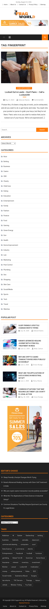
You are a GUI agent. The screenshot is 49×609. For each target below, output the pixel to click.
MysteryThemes (24, 603)
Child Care (7, 186)
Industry (6, 250)
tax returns (6, 580)
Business (7, 166)
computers (24, 544)
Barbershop (30, 535)
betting (40, 535)
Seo (5, 275)
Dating (6, 191)
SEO (34, 571)
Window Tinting (16, 585)
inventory (25, 562)
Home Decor (40, 558)
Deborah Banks (24, 100)
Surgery (34, 576)
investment (36, 562)
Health (6, 240)
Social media (7, 576)
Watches (7, 309)
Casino (6, 171)
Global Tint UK (17, 558)
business (5, 540)
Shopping (7, 279)
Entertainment (9, 201)
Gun (5, 235)
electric (30, 549)
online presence (16, 571)
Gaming (6, 225)
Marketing (7, 260)
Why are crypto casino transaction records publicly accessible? (31, 359)
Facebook (19, 553)
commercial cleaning (9, 544)
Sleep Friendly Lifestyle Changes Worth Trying (20, 477)
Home (6, 4)
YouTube (28, 585)
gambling (5, 558)
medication (35, 567)
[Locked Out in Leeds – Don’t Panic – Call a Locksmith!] (24, 67)
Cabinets (15, 540)
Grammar (29, 558)
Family (6, 206)
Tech (5, 299)
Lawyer (13, 567)
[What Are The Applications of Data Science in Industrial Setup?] (10, 377)
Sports (6, 294)
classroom (35, 540)
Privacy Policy (33, 4)
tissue (37, 580)
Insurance (5, 562)
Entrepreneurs (7, 553)
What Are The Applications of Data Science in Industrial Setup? (31, 375)
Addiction (5, 535)
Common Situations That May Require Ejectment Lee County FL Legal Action (31, 391)
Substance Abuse (21, 576)
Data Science (7, 549)
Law (5, 255)
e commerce (19, 549)
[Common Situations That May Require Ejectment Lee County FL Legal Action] (10, 393)
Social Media (8, 289)
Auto (5, 156)
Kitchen (5, 567)
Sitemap (42, 4)
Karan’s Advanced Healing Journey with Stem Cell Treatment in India (29, 343)
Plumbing (7, 270)
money (4, 571)
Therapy (29, 580)
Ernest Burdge (38, 365)
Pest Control (8, 265)
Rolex (28, 571)
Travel (6, 304)
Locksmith (23, 567)
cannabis (25, 540)
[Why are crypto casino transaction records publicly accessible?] (10, 360)
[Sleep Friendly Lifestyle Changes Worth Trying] (10, 329)
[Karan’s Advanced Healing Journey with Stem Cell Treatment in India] (10, 344)
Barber (19, 535)
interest (15, 562)
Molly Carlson (38, 348)
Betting (6, 161)
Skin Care (7, 284)
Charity (6, 181)
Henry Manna (37, 381)
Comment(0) (38, 100)
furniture (38, 553)
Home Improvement (24, 88)
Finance (6, 216)
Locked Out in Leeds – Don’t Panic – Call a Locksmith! (24, 93)
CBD (5, 176)
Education (7, 196)
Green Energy (8, 230)
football (29, 553)
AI (13, 535)
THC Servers (18, 580)
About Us (13, 4)
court (34, 544)
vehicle (4, 585)
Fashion (6, 211)
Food (5, 220)
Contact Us (22, 4)
